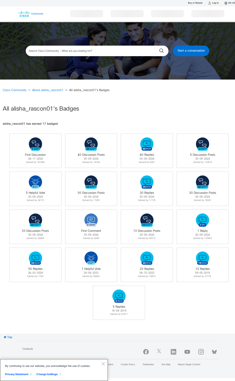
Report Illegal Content (189, 365)
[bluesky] (214, 351)
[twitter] (159, 352)
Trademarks (148, 365)
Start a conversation (191, 50)
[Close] (103, 364)
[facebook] (146, 352)
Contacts (27, 349)
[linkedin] (173, 352)
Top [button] (9, 337)
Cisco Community (14, 90)
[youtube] (187, 352)
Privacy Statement (16, 374)
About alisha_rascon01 (48, 90)
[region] (54, 370)
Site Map (165, 365)
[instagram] (201, 352)
